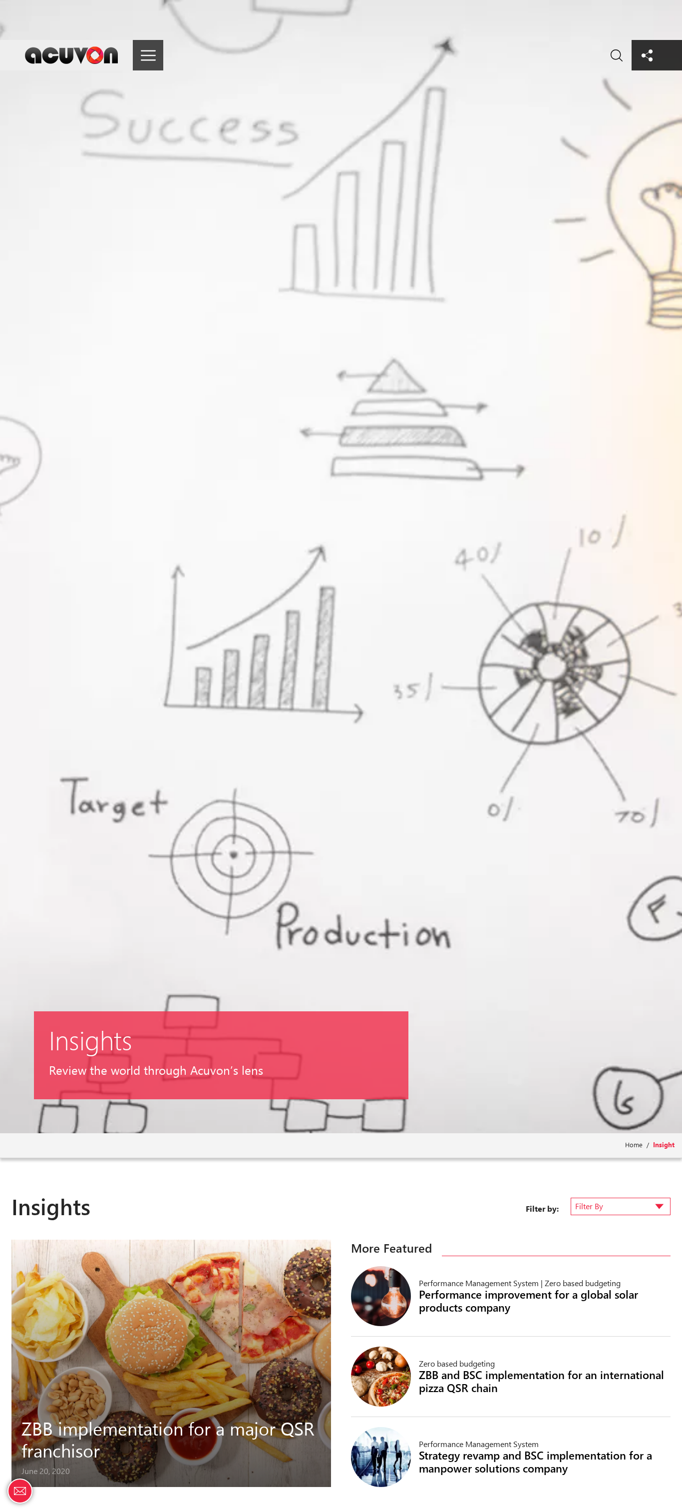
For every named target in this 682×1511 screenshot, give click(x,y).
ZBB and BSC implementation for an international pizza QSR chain (541, 1381)
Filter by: (542, 1208)
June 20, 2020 (45, 1471)
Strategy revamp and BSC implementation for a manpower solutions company (535, 1462)
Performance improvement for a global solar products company (528, 1301)
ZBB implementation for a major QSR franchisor (168, 1439)
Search (616, 55)
